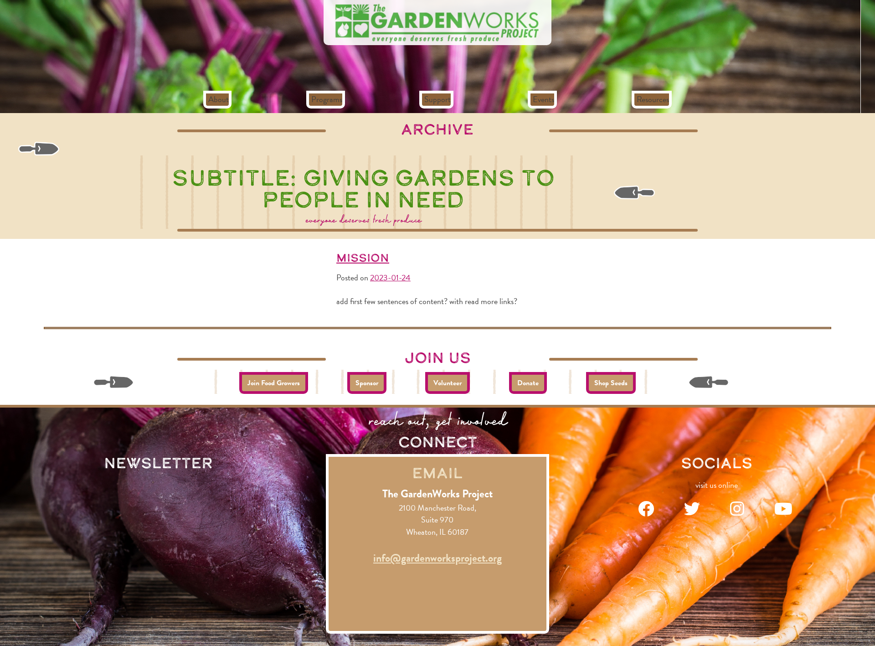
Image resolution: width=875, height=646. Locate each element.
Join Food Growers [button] (273, 382)
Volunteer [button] (447, 382)
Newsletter (158, 462)
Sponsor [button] (366, 382)
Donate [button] (528, 382)
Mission (362, 257)
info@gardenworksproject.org (437, 558)
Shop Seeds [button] (611, 382)
